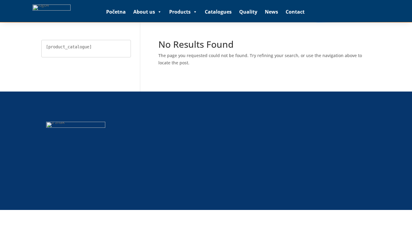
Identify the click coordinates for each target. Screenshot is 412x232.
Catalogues (218, 11)
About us (144, 11)
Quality (248, 11)
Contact (295, 11)
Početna (116, 11)
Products (180, 11)
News (271, 11)
